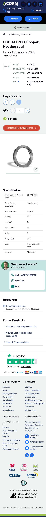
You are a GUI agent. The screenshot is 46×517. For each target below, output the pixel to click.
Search (34, 18)
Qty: (6, 110)
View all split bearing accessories (21, 326)
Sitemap (6, 507)
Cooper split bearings (23, 307)
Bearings (28, 387)
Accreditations (8, 410)
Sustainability (8, 400)
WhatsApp (39, 10)
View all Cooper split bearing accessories (19, 334)
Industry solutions (10, 394)
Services (6, 390)
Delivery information (11, 449)
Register (6, 437)
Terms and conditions (11, 440)
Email (17, 286)
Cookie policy (25, 507)
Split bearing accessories (20, 34)
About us (6, 387)
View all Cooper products (17, 342)
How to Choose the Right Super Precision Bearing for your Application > (34, 426)
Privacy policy (15, 507)
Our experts (7, 403)
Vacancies (7, 407)
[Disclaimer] (18, 82)
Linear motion (30, 397)
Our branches (8, 397)
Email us (6, 428)
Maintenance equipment (35, 403)
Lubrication (29, 407)
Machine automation (33, 400)
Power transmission (33, 390)
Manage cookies (37, 507)
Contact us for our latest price (20, 128)
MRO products (30, 410)
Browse (14, 18)
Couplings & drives (32, 394)
